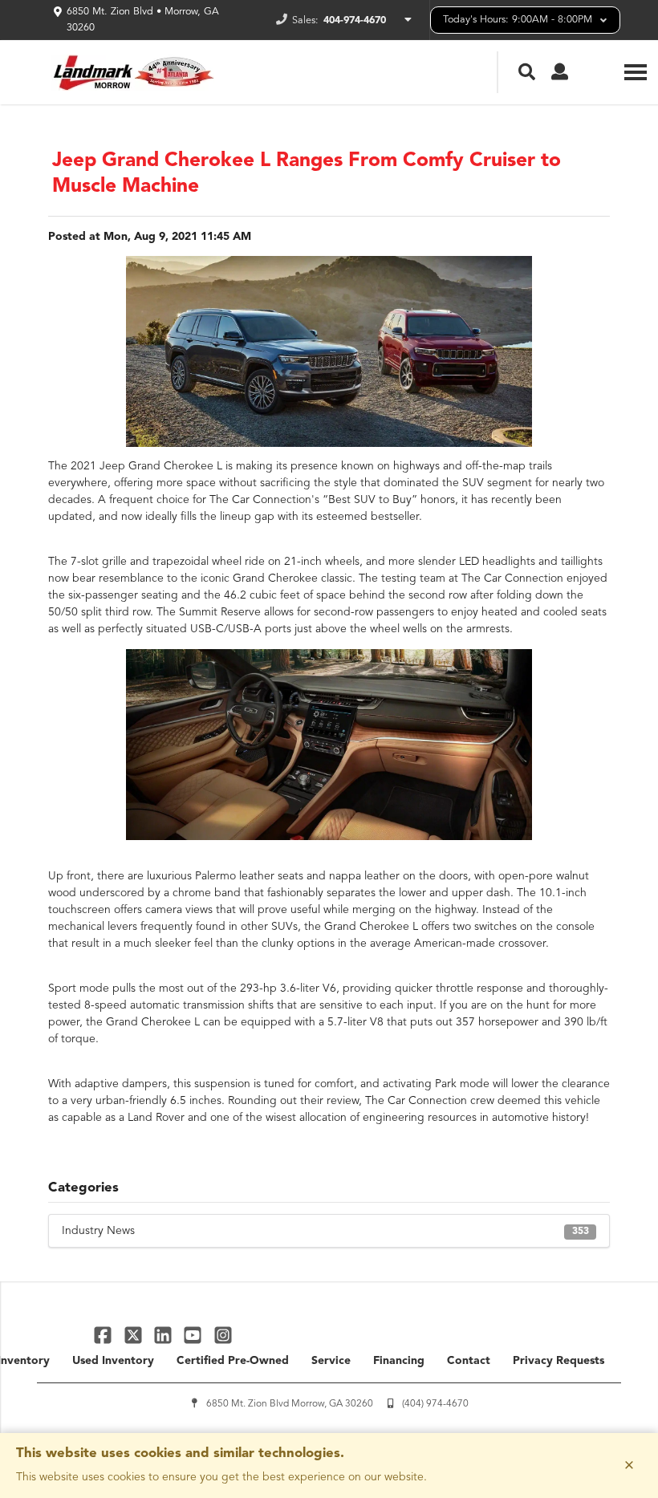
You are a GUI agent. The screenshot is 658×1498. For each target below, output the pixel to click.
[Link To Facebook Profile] (105, 1335)
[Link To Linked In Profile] (165, 1335)
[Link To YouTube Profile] (194, 1335)
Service (331, 1360)
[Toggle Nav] (635, 72)
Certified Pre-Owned (233, 1360)
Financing (398, 1360)
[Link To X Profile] (134, 1335)
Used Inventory (113, 1360)
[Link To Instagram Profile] (223, 1335)
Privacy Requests (558, 1360)
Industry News (325, 1230)
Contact (468, 1360)
